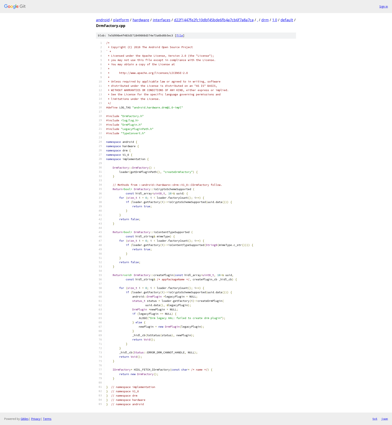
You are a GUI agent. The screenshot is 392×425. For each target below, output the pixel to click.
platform (121, 19)
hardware (141, 19)
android (103, 19)
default (287, 19)
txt (374, 418)
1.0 (274, 19)
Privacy (35, 419)
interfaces (161, 19)
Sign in (383, 6)
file (179, 35)
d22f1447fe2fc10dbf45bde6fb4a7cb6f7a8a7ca (214, 19)
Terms (47, 419)
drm (265, 19)
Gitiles (25, 419)
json (384, 418)
